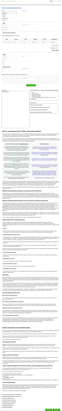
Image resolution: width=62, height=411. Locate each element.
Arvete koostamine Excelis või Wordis (38, 109)
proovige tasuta (24, 144)
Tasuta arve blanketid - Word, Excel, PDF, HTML (41, 112)
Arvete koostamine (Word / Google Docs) (11, 396)
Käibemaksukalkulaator (7, 405)
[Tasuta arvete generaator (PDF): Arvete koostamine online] (8, 1)
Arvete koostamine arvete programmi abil (40, 107)
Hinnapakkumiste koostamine (9, 401)
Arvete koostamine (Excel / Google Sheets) (12, 394)
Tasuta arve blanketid (7, 407)
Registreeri (33, 99)
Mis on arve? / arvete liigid (36, 105)
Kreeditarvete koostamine (8, 403)
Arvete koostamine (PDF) (8, 398)
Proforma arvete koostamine (9, 400)
